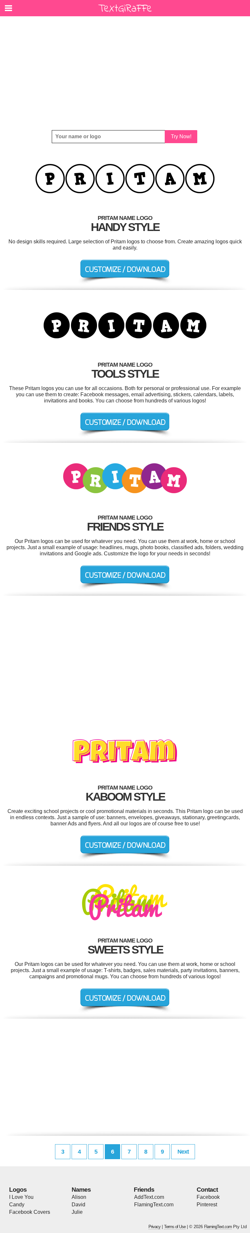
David (78, 1204)
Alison (79, 1197)
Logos (18, 1189)
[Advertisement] (125, 73)
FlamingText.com (154, 1204)
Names (81, 1189)
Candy (16, 1204)
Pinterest (207, 1204)
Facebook (208, 1197)
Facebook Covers (29, 1212)
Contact (207, 1189)
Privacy (154, 1226)
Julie (77, 1212)
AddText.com (149, 1197)
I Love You (21, 1197)
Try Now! (181, 136)
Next (183, 1151)
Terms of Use (175, 1226)
